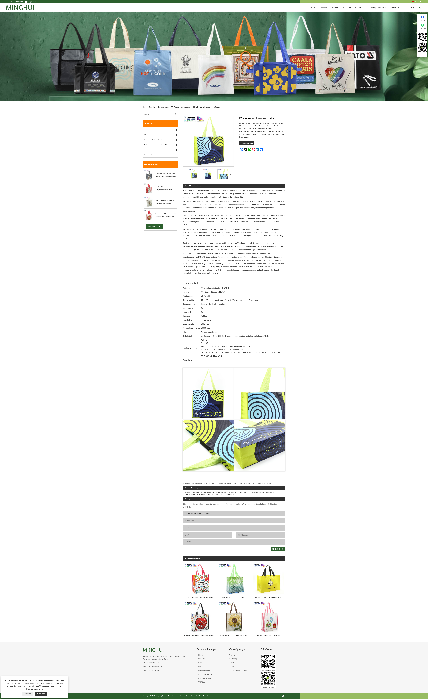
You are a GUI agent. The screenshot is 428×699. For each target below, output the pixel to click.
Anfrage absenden (378, 8)
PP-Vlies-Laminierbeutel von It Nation (206, 107)
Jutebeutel (230, 494)
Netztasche (148, 150)
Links (233, 655)
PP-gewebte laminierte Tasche (215, 492)
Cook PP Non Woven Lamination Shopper (200, 597)
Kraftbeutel (243, 492)
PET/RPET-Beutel (189, 494)
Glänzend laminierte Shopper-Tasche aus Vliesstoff (200, 635)
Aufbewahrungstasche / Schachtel (156, 145)
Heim (313, 8)
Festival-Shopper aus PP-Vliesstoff (268, 635)
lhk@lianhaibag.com (34, 2)
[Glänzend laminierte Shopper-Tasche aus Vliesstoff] (200, 616)
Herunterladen (361, 8)
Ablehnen (27, 693)
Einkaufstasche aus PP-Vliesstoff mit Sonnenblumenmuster (235, 635)
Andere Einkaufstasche (216, 494)
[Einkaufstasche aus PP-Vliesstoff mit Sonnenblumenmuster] (234, 616)
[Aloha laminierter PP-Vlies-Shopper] (234, 578)
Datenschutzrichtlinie (34, 689)
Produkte (335, 8)
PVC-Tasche (201, 494)
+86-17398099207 (16, 2)
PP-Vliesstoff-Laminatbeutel (180, 107)
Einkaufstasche (163, 107)
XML (232, 667)
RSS (232, 663)
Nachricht (347, 8)
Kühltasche (148, 135)
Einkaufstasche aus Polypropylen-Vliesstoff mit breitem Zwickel (269, 597)
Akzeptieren (41, 693)
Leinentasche (232, 492)
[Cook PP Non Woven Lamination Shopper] (200, 578)
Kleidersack (148, 155)
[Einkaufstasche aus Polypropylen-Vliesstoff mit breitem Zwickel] (268, 578)
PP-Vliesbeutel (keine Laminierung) (262, 492)
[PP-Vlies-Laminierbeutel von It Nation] (194, 174)
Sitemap (234, 659)
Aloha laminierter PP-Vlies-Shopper (234, 597)
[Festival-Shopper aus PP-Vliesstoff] (268, 616)
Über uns (323, 8)
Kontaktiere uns (396, 8)
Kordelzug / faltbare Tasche (153, 140)
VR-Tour (410, 8)
